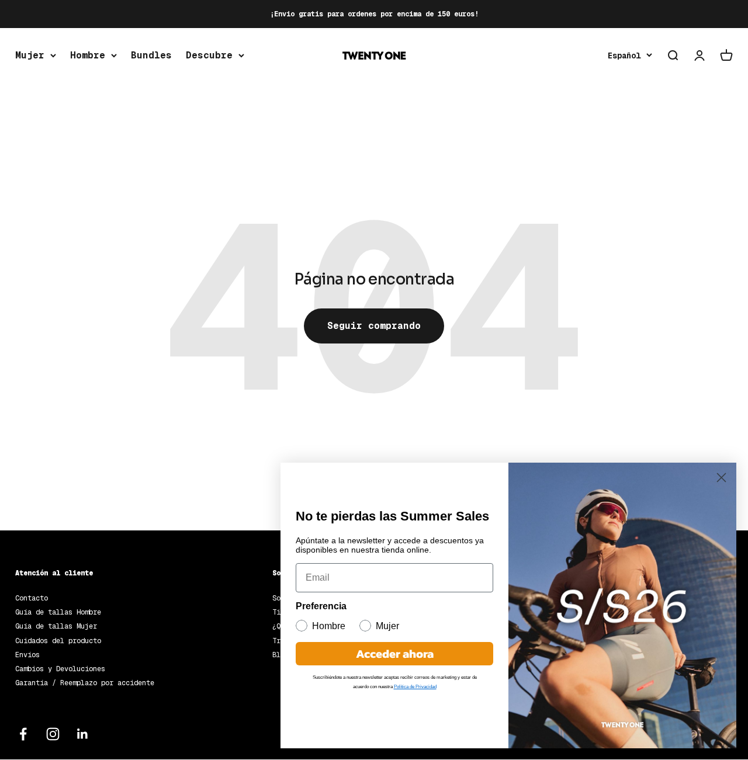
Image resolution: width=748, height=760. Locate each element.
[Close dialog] (721, 477)
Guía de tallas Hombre (58, 612)
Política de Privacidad (415, 686)
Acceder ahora (395, 653)
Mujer (29, 55)
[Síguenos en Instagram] (53, 734)
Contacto (31, 598)
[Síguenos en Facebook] (23, 734)
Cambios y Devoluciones (60, 669)
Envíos (27, 655)
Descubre (209, 55)
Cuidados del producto (58, 641)
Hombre (87, 55)
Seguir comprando (374, 326)
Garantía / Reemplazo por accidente (84, 683)
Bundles (151, 55)
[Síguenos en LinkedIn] (83, 734)
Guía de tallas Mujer (56, 626)
